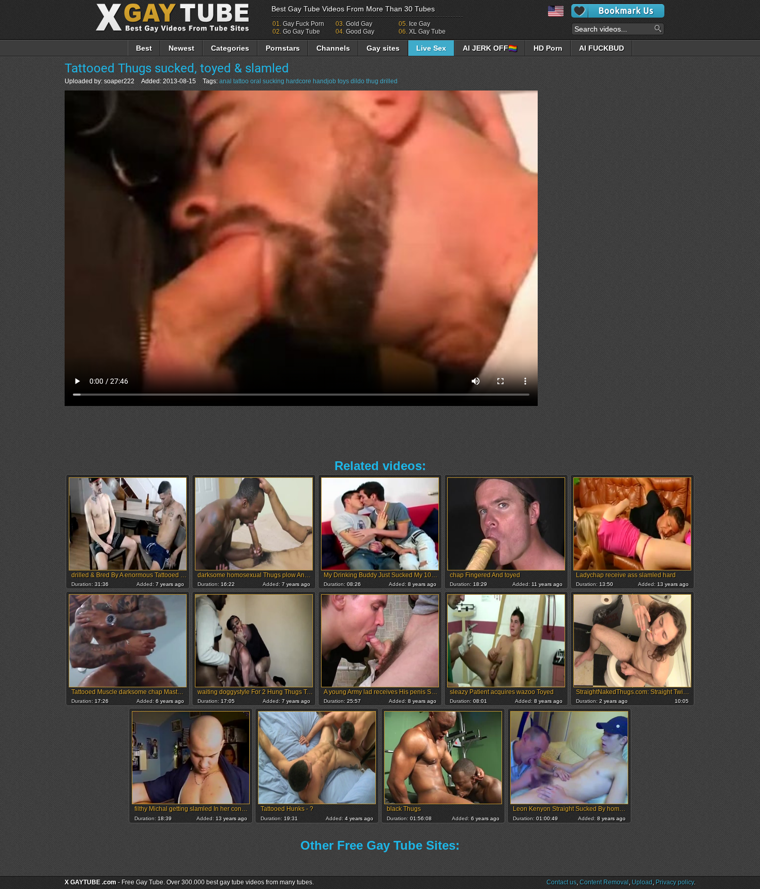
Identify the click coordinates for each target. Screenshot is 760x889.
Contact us (561, 882)
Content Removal (604, 882)
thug (372, 81)
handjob (324, 81)
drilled (389, 81)
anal (225, 81)
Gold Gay (359, 23)
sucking (273, 81)
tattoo (241, 81)
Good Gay (360, 31)
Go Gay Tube (301, 31)
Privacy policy (675, 882)
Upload (642, 882)
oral (255, 81)
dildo (357, 81)
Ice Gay (419, 23)
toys (343, 81)
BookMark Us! (617, 11)
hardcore (298, 81)
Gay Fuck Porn (303, 23)
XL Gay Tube (427, 31)
